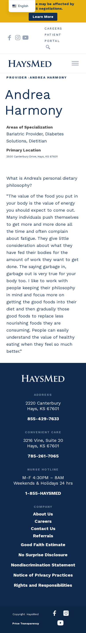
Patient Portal (53, 35)
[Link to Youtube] (24, 38)
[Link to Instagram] (16, 38)
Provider (16, 77)
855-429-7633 (43, 418)
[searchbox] (41, 47)
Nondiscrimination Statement (43, 565)
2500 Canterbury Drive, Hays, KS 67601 (32, 156)
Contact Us (43, 528)
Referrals (43, 535)
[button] (48, 47)
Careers (53, 28)
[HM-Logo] (29, 63)
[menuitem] (53, 28)
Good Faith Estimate (43, 544)
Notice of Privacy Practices (43, 575)
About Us (43, 514)
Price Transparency (25, 623)
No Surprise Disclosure (43, 554)
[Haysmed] (43, 378)
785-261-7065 (43, 456)
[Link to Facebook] (9, 38)
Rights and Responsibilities (43, 585)
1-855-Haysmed (43, 493)
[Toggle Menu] (75, 63)
